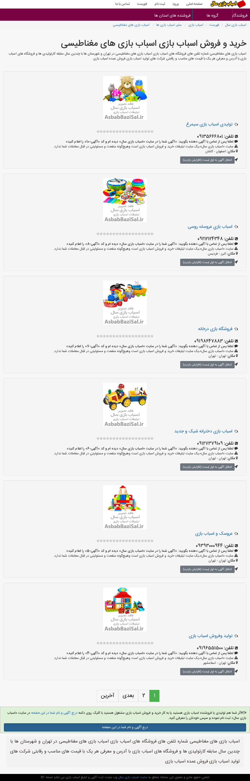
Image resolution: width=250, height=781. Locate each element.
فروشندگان (241, 15)
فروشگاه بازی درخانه (215, 329)
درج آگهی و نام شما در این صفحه (53, 713)
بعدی (128, 695)
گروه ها (212, 15)
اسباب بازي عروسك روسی (210, 226)
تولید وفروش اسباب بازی (210, 636)
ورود (175, 4)
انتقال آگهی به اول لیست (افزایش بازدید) (207, 160)
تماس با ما (122, 4)
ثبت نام (160, 4)
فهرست (142, 4)
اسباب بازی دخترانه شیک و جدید (203, 431)
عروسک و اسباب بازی (213, 533)
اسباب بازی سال (235, 25)
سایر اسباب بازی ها (169, 25)
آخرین (107, 695)
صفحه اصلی (194, 4)
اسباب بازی (195, 25)
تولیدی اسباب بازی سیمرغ (209, 124)
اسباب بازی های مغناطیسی (131, 25)
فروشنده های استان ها (172, 15)
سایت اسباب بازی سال (132, 777)
